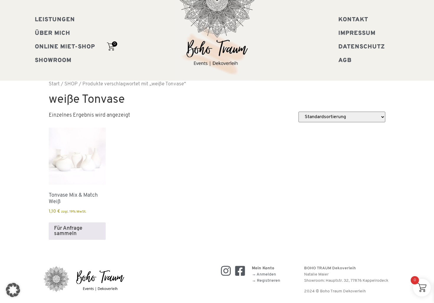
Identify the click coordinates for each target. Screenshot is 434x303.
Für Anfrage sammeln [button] (68, 231)
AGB (345, 60)
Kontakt (353, 20)
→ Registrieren (266, 280)
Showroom (53, 60)
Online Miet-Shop (65, 47)
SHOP (71, 84)
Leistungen (55, 20)
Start (54, 84)
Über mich (52, 33)
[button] (13, 290)
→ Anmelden (264, 274)
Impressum (357, 33)
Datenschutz (361, 47)
